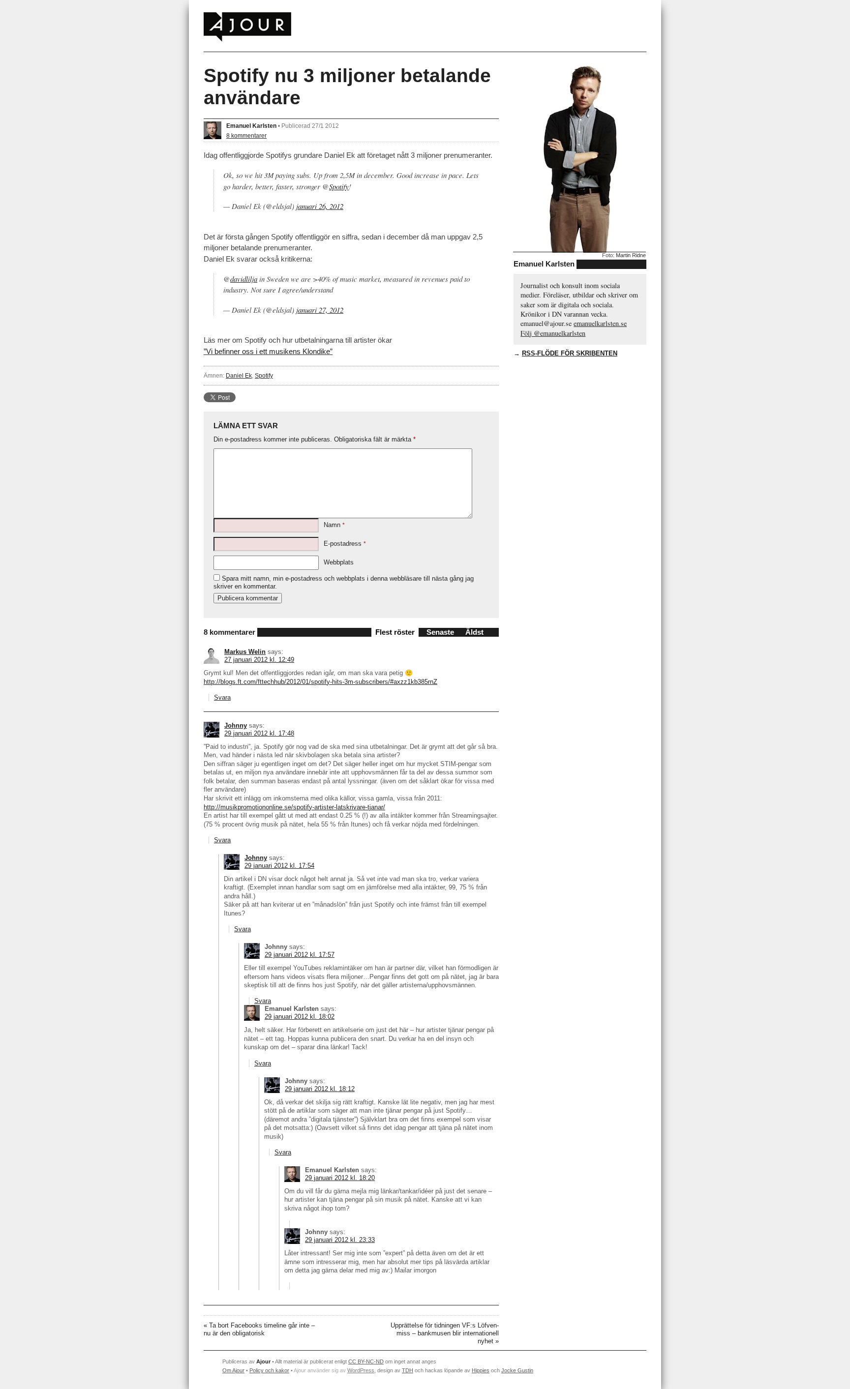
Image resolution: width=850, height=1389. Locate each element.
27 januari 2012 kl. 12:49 (259, 659)
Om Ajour (233, 1370)
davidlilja (243, 279)
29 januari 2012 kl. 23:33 (340, 1239)
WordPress (360, 1370)
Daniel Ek (239, 375)
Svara (222, 697)
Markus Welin (245, 651)
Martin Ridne (631, 255)
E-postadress (345, 543)
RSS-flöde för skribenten (569, 353)
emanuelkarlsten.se (600, 323)
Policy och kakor (269, 1370)
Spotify (339, 186)
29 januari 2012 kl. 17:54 (279, 865)
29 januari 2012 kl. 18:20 (340, 1178)
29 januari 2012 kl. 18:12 (320, 1089)
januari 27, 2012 (319, 310)
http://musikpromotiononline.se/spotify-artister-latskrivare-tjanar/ (294, 807)
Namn (334, 525)
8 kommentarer (246, 135)
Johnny (235, 725)
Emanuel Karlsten (251, 125)
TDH (407, 1370)
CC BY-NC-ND (366, 1361)
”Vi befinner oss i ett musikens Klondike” (268, 351)
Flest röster (395, 632)
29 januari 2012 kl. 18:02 (299, 1016)
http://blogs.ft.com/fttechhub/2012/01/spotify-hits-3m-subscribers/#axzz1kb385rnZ (320, 681)
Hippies (480, 1370)
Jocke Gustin (517, 1370)
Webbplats (339, 562)
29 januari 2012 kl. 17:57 (299, 954)
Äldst (474, 632)
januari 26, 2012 (319, 206)
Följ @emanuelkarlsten (552, 333)
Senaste (440, 632)
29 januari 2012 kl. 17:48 (259, 733)
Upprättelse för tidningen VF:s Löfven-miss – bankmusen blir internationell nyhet (445, 1333)
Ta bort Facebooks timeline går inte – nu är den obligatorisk (259, 1329)
